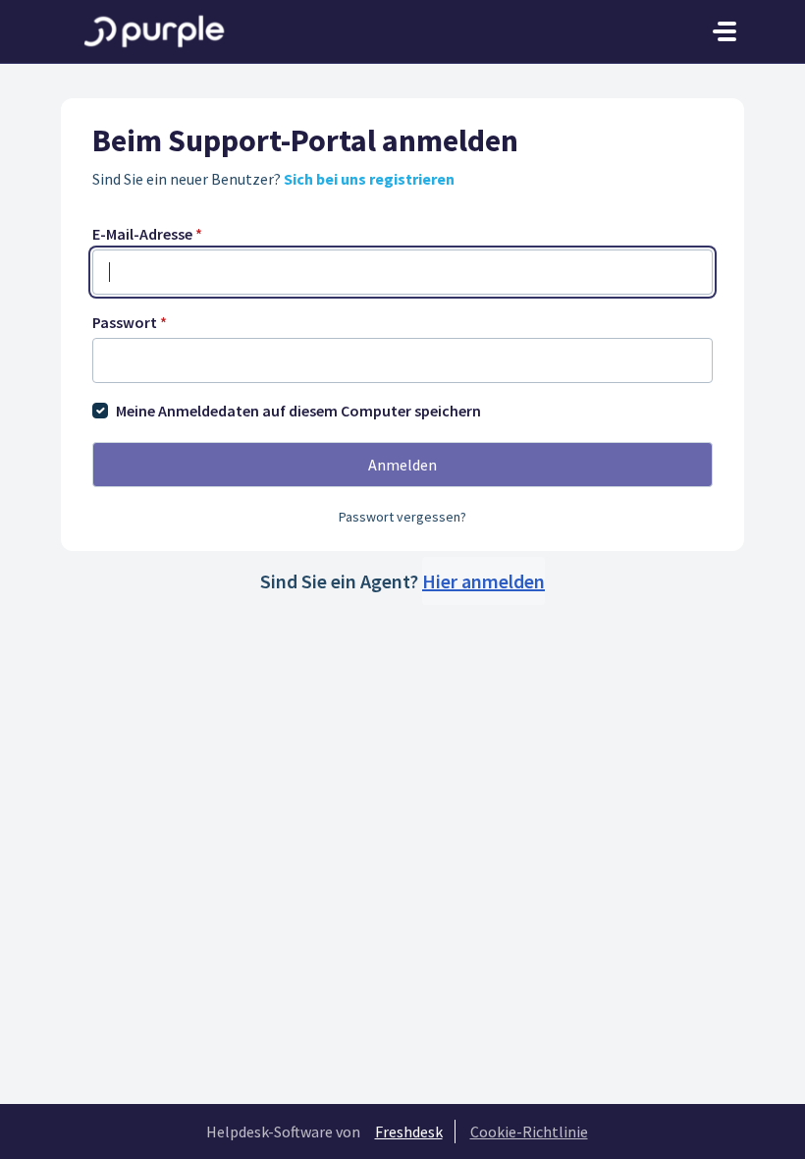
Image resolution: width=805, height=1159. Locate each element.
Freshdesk (409, 1131)
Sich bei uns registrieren (369, 179)
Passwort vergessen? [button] (402, 516)
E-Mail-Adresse (147, 234)
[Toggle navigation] (724, 31)
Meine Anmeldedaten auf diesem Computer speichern (298, 410)
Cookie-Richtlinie (529, 1131)
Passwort (129, 322)
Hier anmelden (483, 581)
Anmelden (402, 464)
